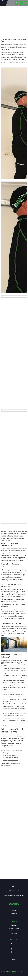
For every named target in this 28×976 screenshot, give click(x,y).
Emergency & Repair (14, 928)
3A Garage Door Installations (10, 753)
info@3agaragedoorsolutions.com (10, 747)
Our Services (14, 910)
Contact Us (14, 913)
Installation (14, 930)
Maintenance (14, 925)
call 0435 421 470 (5, 49)
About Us (14, 907)
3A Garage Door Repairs (9, 755)
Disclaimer (20, 971)
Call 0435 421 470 (12, 743)
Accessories (14, 933)
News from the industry (13, 763)
